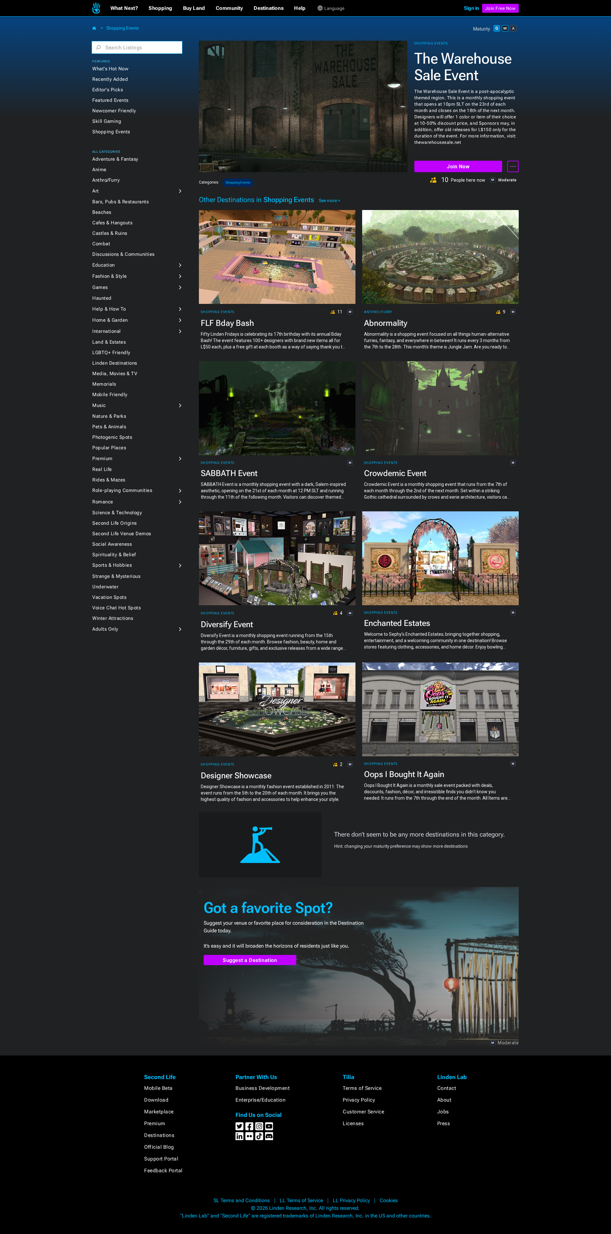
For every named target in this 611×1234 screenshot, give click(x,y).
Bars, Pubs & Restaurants (120, 202)
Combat (101, 244)
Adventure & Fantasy (115, 159)
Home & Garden (110, 320)
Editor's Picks (107, 90)
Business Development (262, 1088)
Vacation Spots (109, 597)
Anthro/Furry (106, 180)
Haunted (102, 298)
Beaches (101, 212)
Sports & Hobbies (112, 565)
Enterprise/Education (260, 1100)
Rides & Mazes (108, 480)
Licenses (353, 1123)
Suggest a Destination (250, 960)
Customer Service (363, 1112)
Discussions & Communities (123, 254)
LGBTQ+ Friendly (111, 352)
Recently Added (110, 79)
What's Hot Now (110, 69)
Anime (99, 169)
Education (103, 265)
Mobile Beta (158, 1088)
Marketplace (159, 1112)
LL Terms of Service (301, 1200)
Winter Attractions (112, 618)
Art (95, 191)
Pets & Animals (109, 427)
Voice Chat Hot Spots (116, 608)
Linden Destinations (114, 363)
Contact (446, 1088)
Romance (102, 502)
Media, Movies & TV (114, 373)
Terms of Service (362, 1088)
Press (443, 1123)
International (106, 331)
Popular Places (109, 448)
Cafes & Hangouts (112, 223)
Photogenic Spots (112, 437)
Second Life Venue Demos (121, 533)
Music (99, 405)
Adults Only (105, 629)
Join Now (458, 167)
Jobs (443, 1112)
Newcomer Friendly (114, 111)
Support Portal (161, 1159)
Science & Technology (117, 512)
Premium (102, 458)
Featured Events (110, 100)
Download (156, 1100)
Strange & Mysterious (116, 576)
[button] (124, 8)
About (444, 1100)
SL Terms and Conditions (242, 1200)
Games (100, 287)
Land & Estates (109, 342)
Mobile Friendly (110, 394)
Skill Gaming (106, 121)
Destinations (159, 1135)
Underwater (105, 587)
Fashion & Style (109, 276)
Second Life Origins (114, 523)
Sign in (471, 8)
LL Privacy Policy (351, 1200)
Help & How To (109, 309)
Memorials (104, 384)
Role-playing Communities (122, 490)
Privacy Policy (359, 1100)
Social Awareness (112, 544)
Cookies (389, 1200)
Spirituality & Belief (114, 554)
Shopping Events (122, 28)
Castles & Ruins (109, 233)
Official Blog (159, 1147)
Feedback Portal (163, 1170)
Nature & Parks (109, 416)
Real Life (102, 469)
